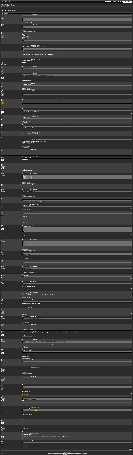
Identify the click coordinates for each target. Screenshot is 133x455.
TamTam (2, 359)
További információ (84, 453)
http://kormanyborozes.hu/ (25, 175)
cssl (1, 136)
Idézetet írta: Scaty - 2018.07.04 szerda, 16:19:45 (26, 53)
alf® (1, 66)
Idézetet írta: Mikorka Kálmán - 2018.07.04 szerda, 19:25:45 (27, 84)
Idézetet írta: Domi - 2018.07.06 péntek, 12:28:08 (26, 117)
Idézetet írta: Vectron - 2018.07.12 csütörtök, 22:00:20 (26, 293)
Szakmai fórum (8, 10)
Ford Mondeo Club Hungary (3, 10)
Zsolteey (2, 73)
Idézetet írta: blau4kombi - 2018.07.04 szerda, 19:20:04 (27, 60)
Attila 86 (2, 149)
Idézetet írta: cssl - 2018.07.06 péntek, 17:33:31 (26, 125)
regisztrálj (11, 4)
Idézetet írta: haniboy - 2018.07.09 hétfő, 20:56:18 (26, 205)
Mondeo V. (11, 10)
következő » (130, 11)
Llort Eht (2, 211)
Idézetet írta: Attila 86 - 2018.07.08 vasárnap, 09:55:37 (26, 157)
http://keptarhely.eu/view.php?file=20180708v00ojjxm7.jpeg (28, 144)
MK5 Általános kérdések (14, 10)
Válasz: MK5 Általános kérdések (33, 14)
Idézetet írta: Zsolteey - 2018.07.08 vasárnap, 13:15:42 (26, 275)
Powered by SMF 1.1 (64, 452)
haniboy (2, 184)
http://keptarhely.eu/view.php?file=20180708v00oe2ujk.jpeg (27, 177)
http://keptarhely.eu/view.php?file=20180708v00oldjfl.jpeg (28, 143)
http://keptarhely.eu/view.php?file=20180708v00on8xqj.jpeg (27, 176)
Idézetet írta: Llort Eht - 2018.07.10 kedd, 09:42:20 (26, 226)
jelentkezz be (8, 4)
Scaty (2, 14)
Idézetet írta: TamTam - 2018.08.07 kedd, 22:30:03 (26, 368)
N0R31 (2, 376)
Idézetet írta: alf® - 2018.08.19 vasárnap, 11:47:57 (26, 434)
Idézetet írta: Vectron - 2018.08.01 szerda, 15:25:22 (26, 350)
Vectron (2, 281)
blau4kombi (2, 24)
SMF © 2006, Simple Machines (68, 452)
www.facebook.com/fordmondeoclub (11, 6)
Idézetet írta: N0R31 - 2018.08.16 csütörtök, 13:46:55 (26, 385)
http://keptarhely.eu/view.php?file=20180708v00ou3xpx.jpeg (28, 142)
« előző (128, 11)
